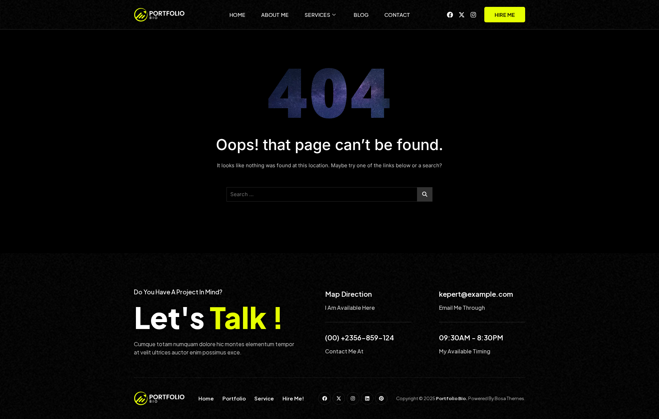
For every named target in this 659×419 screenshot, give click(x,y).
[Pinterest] (381, 398)
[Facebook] (450, 15)
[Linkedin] (367, 398)
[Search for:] (329, 194)
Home (237, 14)
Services (317, 14)
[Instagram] (473, 15)
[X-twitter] (462, 15)
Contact (397, 14)
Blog (361, 14)
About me (275, 14)
